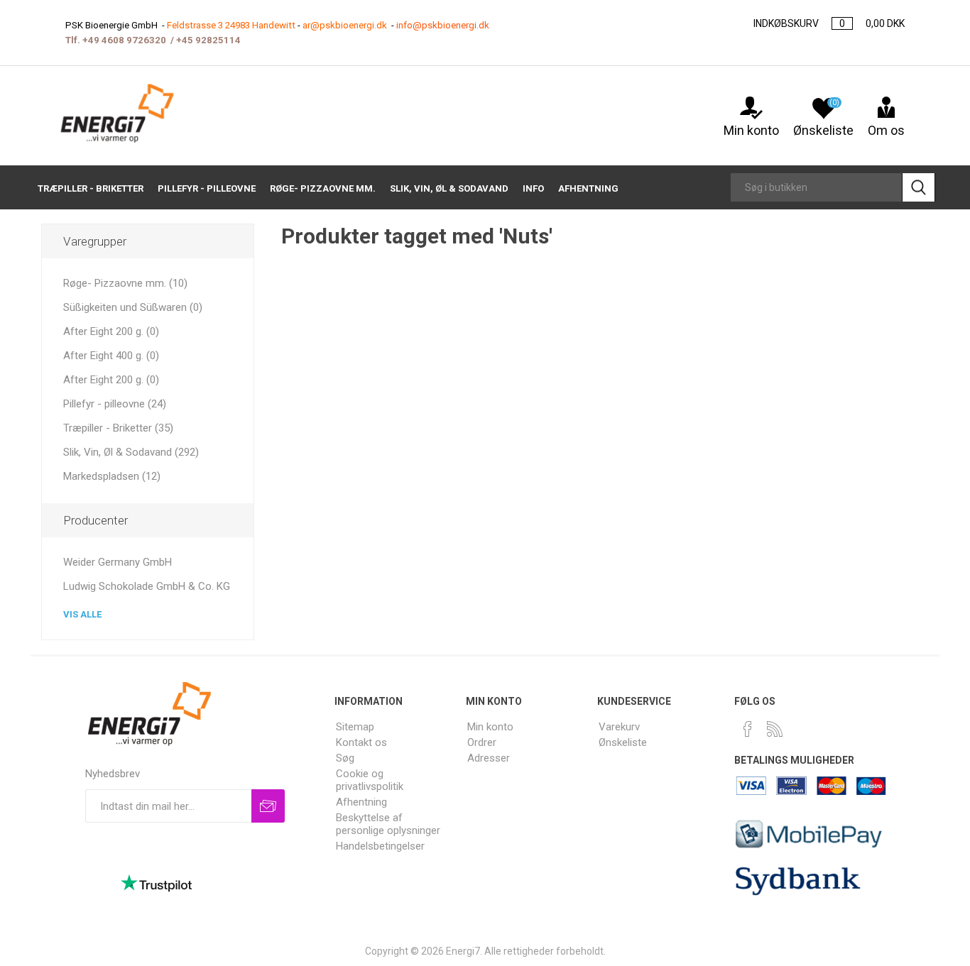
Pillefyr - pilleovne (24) (114, 403)
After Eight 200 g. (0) (111, 331)
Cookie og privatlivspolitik (369, 780)
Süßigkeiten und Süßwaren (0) (132, 307)
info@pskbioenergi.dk (442, 25)
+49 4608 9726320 (124, 40)
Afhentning (361, 802)
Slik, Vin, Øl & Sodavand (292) (131, 452)
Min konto (751, 130)
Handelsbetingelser (380, 846)
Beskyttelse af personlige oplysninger (388, 824)
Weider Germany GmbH (117, 562)
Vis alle (82, 614)
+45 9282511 (205, 40)
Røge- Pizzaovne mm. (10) (125, 283)
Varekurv (619, 726)
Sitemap (355, 726)
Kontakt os (361, 742)
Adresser (488, 758)
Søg (345, 758)
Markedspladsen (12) (111, 476)
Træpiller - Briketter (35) (118, 428)
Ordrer (481, 742)
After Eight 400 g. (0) (111, 355)
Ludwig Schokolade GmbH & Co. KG (146, 586)
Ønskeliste (623, 742)
